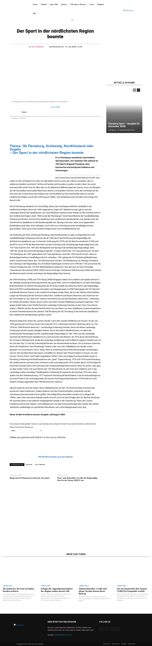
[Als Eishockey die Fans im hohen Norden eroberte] (19, 572)
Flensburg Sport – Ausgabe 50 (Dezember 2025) (123, 125)
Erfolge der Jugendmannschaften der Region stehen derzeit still (57, 589)
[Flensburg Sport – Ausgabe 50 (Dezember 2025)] (124, 109)
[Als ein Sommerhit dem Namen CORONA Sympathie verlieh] (133, 572)
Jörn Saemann (38, 47)
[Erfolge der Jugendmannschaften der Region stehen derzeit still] (57, 572)
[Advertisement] (55, 512)
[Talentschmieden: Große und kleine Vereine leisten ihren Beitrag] (95, 572)
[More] (87, 112)
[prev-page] (134, 90)
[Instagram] (107, 629)
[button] (72, 20)
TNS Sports (112, 130)
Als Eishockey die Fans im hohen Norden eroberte (18, 589)
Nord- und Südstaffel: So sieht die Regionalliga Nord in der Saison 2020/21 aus (77, 479)
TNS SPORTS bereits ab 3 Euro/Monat (55, 457)
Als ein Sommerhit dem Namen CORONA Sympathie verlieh (132, 589)
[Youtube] (118, 629)
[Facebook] (101, 629)
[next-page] (138, 90)
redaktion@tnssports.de (63, 635)
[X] (112, 629)
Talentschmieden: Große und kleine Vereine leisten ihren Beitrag (93, 591)
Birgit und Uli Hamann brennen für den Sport (30, 478)
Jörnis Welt (55, 107)
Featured (29, 464)
